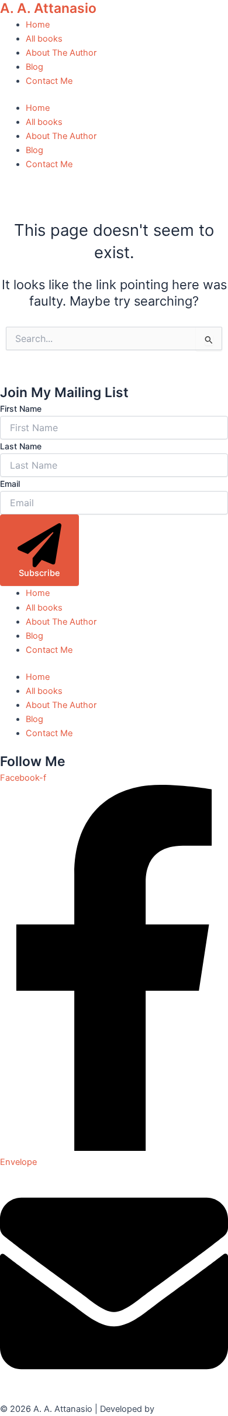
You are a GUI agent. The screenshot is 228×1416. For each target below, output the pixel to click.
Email (10, 484)
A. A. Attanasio (48, 8)
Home (38, 24)
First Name (21, 409)
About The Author (61, 53)
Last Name (21, 446)
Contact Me (49, 81)
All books (44, 38)
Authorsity (177, 1409)
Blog (34, 67)
